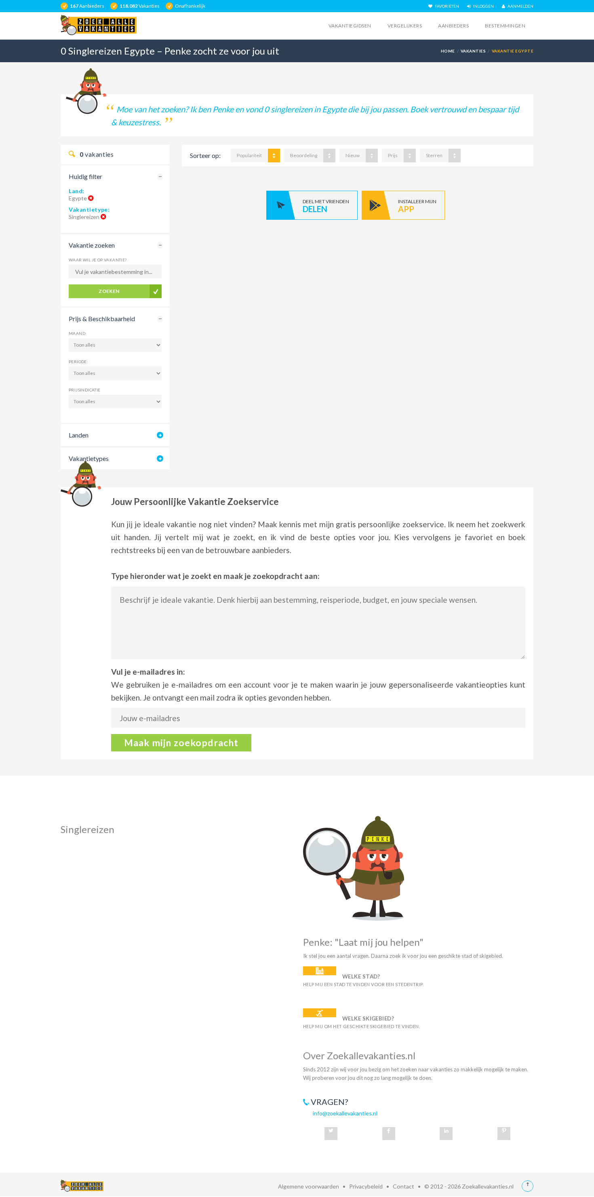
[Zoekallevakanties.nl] (99, 25)
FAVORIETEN (445, 6)
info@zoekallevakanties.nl (345, 1113)
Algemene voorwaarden (308, 1186)
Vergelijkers (405, 26)
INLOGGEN (482, 6)
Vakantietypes (89, 458)
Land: (76, 190)
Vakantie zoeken (92, 245)
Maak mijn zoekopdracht (181, 742)
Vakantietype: (89, 209)
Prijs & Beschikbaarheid (102, 318)
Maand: (77, 333)
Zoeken (109, 291)
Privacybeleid (366, 1186)
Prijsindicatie (85, 389)
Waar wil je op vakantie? (98, 259)
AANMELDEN (519, 6)
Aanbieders (453, 26)
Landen (78, 435)
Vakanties (473, 50)
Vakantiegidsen (350, 26)
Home (448, 50)
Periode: (78, 361)
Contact (403, 1186)
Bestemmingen (505, 26)
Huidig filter (85, 176)
